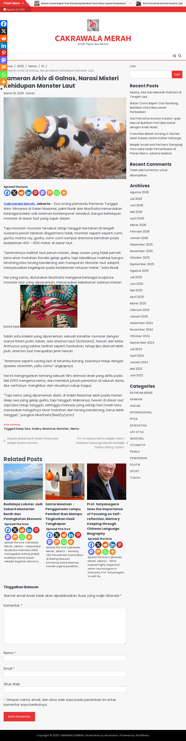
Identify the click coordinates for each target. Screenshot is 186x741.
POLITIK (135, 465)
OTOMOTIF (137, 445)
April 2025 (137, 297)
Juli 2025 (136, 277)
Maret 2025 (138, 303)
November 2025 (141, 251)
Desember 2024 (141, 323)
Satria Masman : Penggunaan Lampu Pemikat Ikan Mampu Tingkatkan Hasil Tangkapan (63, 514)
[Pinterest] (35, 193)
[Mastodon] (42, 193)
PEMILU (135, 452)
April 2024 (137, 356)
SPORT (134, 471)
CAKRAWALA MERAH (93, 37)
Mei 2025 (136, 290)
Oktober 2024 (140, 336)
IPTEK (6, 424)
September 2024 (142, 343)
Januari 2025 (139, 316)
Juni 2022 (136, 375)
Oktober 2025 (140, 258)
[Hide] (1, 89)
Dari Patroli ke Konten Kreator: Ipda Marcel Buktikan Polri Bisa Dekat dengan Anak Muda (155, 122)
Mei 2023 (136, 369)
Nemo (74, 429)
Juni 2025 (136, 284)
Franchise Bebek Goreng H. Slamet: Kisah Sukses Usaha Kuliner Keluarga (155, 136)
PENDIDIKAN (138, 458)
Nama (10, 653)
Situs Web (12, 684)
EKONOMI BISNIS (141, 393)
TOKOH (135, 478)
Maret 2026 (138, 225)
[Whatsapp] (57, 193)
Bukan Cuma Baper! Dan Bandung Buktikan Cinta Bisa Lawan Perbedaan (76, 3)
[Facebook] (7, 193)
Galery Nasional (43, 429)
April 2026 (137, 218)
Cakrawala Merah (19, 203)
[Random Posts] (174, 55)
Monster (63, 429)
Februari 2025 (139, 310)
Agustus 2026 (139, 192)
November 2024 (141, 329)
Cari (133, 66)
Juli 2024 (136, 349)
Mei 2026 (136, 212)
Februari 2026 (139, 231)
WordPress (142, 735)
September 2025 (142, 264)
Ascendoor (111, 735)
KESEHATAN (138, 425)
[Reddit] (21, 193)
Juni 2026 (136, 205)
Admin (30, 93)
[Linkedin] (28, 193)
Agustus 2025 (139, 271)
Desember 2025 (141, 244)
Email (9, 668)
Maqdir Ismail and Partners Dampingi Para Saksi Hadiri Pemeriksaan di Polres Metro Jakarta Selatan (156, 149)
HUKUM (135, 406)
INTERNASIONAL (141, 412)
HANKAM (136, 399)
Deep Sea (23, 429)
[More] (64, 193)
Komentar (13, 605)
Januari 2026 (139, 238)
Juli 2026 (136, 199)
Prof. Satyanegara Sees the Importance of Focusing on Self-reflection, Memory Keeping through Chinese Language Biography (105, 519)
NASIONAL (15, 424)
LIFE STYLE (137, 432)
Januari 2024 (139, 362)
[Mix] (49, 193)
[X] (14, 193)
